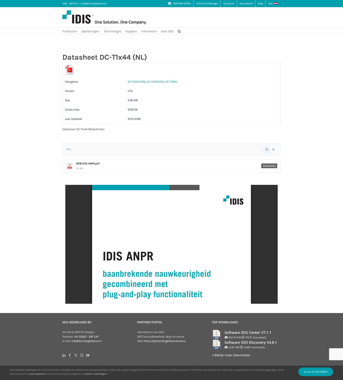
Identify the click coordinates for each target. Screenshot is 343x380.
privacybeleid (38, 373)
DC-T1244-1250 (137, 81)
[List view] (273, 149)
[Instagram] (81, 355)
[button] (179, 31)
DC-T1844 (171, 81)
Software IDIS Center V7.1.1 (247, 332)
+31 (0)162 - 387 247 (86, 336)
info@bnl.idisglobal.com (94, 3)
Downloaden (269, 165)
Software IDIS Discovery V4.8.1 (250, 342)
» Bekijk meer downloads (231, 355)
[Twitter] (75, 355)
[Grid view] (267, 149)
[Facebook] (69, 355)
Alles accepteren (315, 371)
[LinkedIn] (63, 355)
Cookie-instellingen (96, 373)
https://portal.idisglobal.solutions (165, 341)
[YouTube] (87, 355)
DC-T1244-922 (155, 81)
